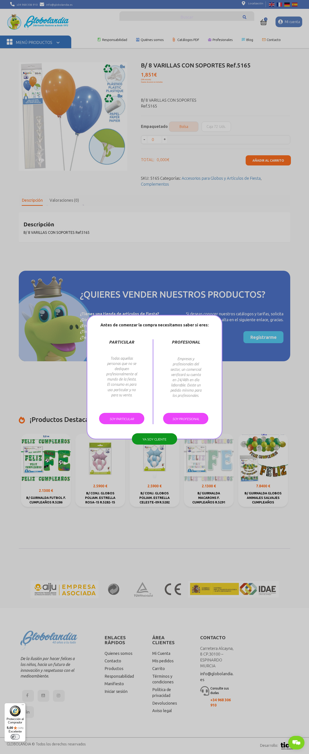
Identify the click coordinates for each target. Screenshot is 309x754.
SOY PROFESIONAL (185, 419)
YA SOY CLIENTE (154, 439)
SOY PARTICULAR (121, 419)
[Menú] (23, 706)
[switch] (15, 737)
